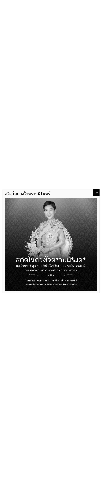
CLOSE (96, 192)
